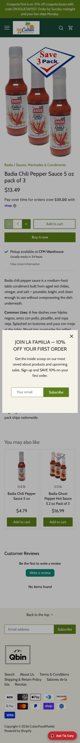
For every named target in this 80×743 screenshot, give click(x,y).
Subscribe (56, 392)
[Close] (71, 336)
